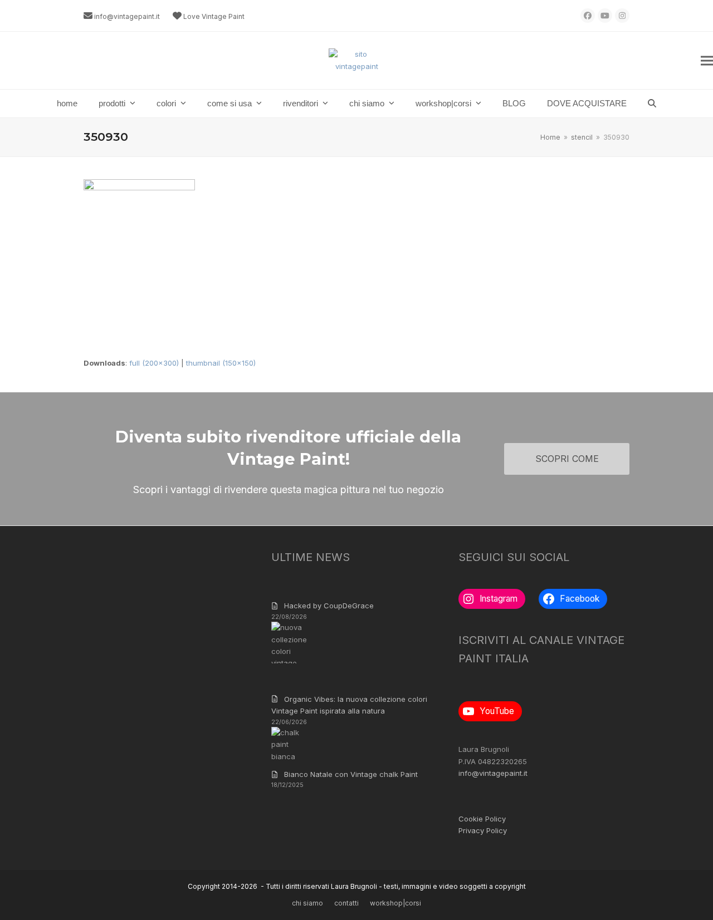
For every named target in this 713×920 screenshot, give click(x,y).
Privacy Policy (482, 830)
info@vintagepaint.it (127, 16)
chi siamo (307, 903)
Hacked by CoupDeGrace (329, 605)
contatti (346, 903)
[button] (707, 60)
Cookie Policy (482, 818)
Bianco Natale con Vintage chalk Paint (351, 774)
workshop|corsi (395, 903)
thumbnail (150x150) (221, 362)
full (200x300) (154, 362)
